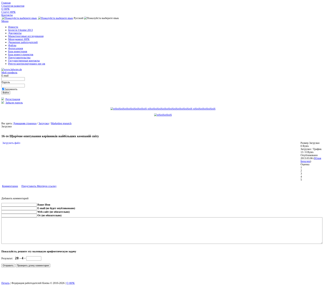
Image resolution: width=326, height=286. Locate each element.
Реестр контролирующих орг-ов (26, 63)
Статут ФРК (8, 12)
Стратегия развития (12, 5)
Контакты (7, 15)
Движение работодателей (23, 42)
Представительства (19, 57)
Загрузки (44, 123)
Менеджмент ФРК (19, 39)
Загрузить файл (11, 142)
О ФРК (5, 8)
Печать (5, 283)
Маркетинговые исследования (25, 36)
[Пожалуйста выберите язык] (19, 18)
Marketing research (61, 123)
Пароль (6, 82)
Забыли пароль (14, 102)
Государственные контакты (24, 60)
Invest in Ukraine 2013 (20, 30)
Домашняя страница (25, 123)
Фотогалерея (15, 48)
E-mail (5, 75)
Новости (13, 27)
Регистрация (12, 99)
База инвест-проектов (20, 54)
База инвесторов (17, 51)
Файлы (12, 45)
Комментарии (10, 186)
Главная (6, 2)
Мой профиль (9, 72)
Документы (15, 33)
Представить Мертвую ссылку (39, 186)
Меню (4, 21)
